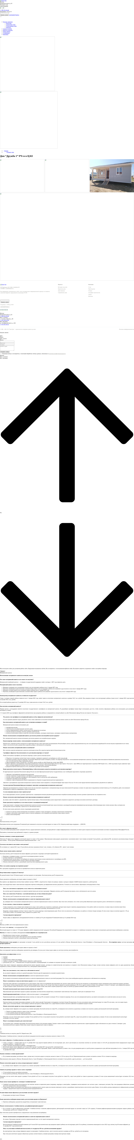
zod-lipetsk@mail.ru (14, 15)
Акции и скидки (7, 28)
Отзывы (90, 290)
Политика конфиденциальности (126, 329)
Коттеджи (8, 23)
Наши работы (6, 31)
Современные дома (62, 292)
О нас (89, 287)
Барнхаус (8, 27)
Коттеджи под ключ (62, 287)
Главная (6, 151)
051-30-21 (4, 324)
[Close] (0, 817)
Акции (90, 294)
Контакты (5, 34)
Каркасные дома (62, 289)
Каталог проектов (8, 22)
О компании (6, 33)
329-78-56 (4, 320)
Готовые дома (10, 152)
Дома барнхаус (61, 290)
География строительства (94, 292)
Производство (91, 289)
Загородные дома (10, 24)
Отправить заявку (5, 351)
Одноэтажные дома (11, 26)
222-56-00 (4, 10)
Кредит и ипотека (8, 30)
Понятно (2, 671)
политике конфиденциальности (57, 353)
